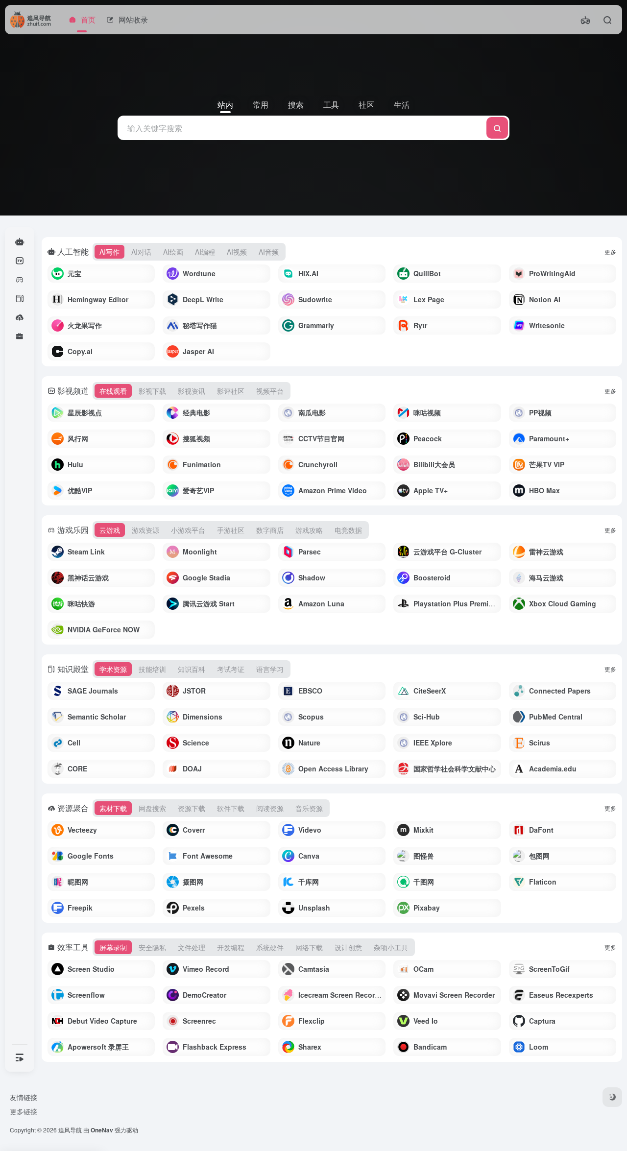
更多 (610, 251)
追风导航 (70, 1130)
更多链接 (23, 1111)
